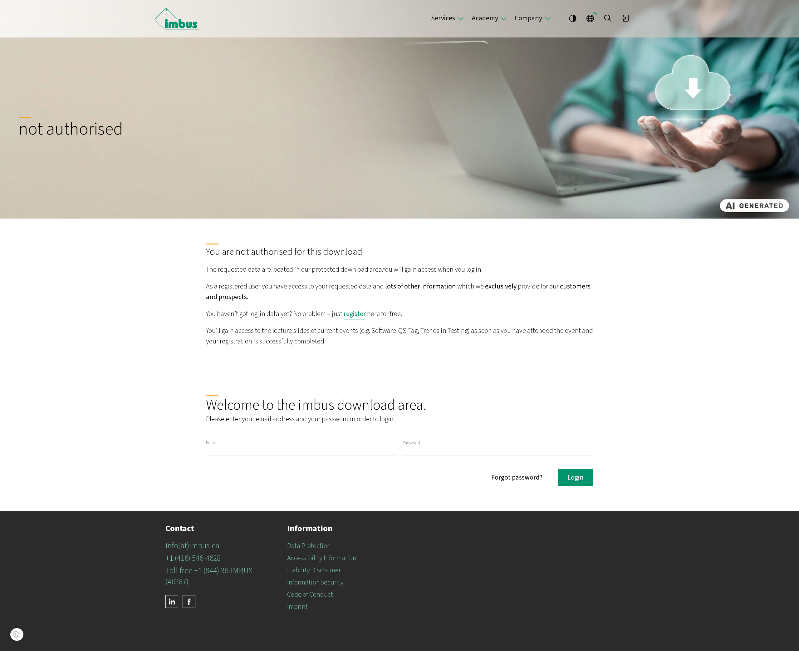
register (355, 314)
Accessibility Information (321, 558)
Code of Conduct (310, 594)
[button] (607, 18)
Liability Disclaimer (314, 570)
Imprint (297, 607)
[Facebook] (189, 601)
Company (528, 18)
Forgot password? (516, 477)
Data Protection (309, 546)
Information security (315, 582)
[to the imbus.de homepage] (177, 18)
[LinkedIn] (171, 601)
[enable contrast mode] (572, 18)
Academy (485, 18)
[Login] (625, 18)
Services (443, 18)
